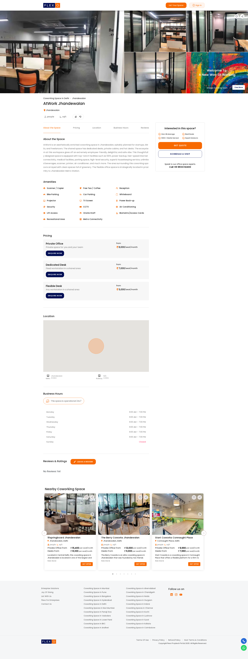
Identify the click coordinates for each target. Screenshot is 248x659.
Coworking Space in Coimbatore (140, 627)
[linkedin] (171, 594)
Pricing (76, 127)
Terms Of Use (142, 640)
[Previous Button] (48, 514)
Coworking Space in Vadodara (97, 615)
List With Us (46, 596)
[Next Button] (92, 514)
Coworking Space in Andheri (96, 627)
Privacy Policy (158, 640)
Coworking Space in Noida (137, 596)
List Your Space (176, 5)
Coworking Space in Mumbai (96, 588)
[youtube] (180, 594)
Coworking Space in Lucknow (139, 615)
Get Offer (86, 564)
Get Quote (180, 145)
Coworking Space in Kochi (137, 612)
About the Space (51, 127)
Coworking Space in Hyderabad (98, 600)
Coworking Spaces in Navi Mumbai (99, 608)
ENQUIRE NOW (55, 253)
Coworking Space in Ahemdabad (141, 588)
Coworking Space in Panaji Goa (97, 612)
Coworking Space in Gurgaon (139, 600)
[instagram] (176, 594)
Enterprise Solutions (50, 588)
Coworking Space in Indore (138, 604)
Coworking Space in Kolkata (138, 623)
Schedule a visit (180, 153)
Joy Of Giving (47, 592)
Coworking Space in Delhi (95, 604)
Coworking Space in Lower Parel (98, 619)
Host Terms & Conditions (195, 640)
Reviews (145, 127)
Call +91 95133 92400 (180, 167)
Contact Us (46, 604)
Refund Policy (174, 640)
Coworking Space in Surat (137, 619)
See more (52, 561)
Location (96, 127)
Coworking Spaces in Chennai (139, 608)
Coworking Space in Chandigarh (140, 592)
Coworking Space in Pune (95, 592)
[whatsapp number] (244, 648)
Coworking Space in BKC (94, 623)
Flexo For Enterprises (50, 600)
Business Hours (121, 127)
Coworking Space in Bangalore (97, 596)
